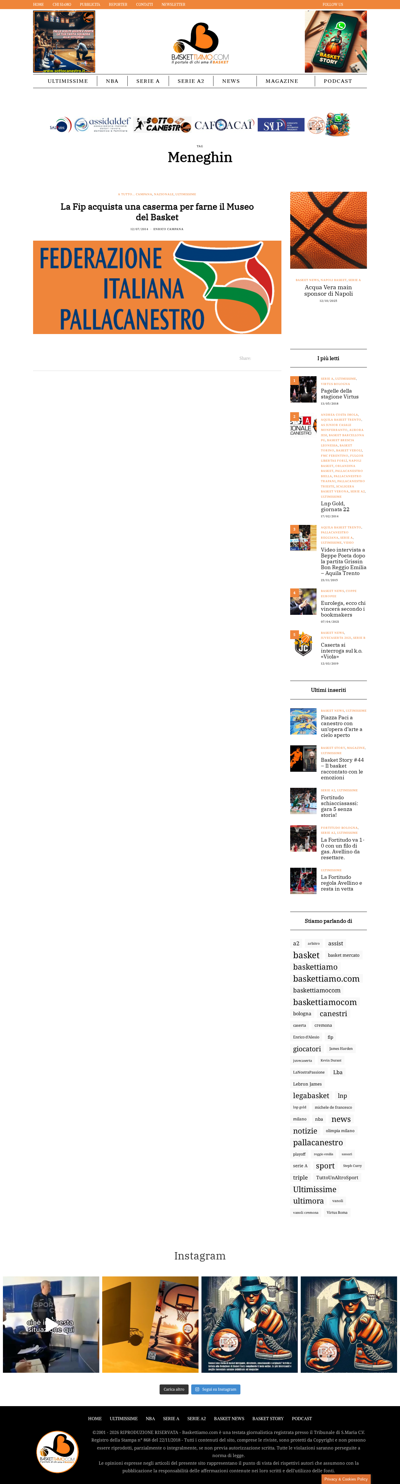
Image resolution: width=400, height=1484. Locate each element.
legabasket (311, 1095)
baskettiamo (315, 966)
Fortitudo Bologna (339, 828)
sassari (347, 1154)
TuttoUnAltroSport (337, 1177)
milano (300, 1119)
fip (330, 1037)
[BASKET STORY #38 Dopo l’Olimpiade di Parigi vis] (150, 1324)
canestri (333, 1013)
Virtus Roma (337, 1212)
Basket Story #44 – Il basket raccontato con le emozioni (342, 768)
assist (335, 943)
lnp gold (299, 1107)
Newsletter (173, 4)
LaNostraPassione (309, 1072)
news (341, 1119)
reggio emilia (323, 1154)
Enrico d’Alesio (306, 1037)
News (231, 81)
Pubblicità (90, 4)
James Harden (341, 1048)
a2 (296, 943)
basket (306, 955)
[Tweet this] (263, 358)
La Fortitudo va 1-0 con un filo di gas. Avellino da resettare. (343, 848)
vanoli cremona (305, 1212)
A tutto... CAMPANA (135, 194)
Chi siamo (62, 4)
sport (325, 1165)
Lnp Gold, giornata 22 (335, 506)
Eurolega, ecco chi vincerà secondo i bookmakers (343, 609)
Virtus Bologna (335, 384)
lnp (342, 1095)
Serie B (359, 638)
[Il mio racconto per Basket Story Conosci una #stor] (249, 1324)
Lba (338, 1072)
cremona (323, 1025)
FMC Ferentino (334, 456)
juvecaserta (302, 1060)
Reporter (118, 4)
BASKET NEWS (229, 1418)
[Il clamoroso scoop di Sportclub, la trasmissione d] (51, 1324)
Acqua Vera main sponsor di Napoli (328, 290)
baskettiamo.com (326, 978)
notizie (305, 1130)
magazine (356, 748)
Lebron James (307, 1084)
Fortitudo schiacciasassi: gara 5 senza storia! (339, 806)
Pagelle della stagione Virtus (340, 394)
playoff (299, 1154)
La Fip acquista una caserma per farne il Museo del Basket (157, 211)
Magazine (282, 81)
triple (300, 1177)
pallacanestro (318, 1142)
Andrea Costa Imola (339, 415)
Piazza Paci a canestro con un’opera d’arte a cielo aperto (342, 726)
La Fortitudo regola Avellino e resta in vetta (341, 883)
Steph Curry (352, 1165)
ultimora (308, 1201)
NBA (112, 81)
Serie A (148, 81)
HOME (95, 1418)
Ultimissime (68, 81)
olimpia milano (340, 1130)
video (348, 543)
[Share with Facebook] (255, 358)
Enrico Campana (168, 229)
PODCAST (338, 81)
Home (38, 4)
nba (319, 1119)
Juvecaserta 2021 (336, 638)
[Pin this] (277, 358)
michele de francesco (333, 1107)
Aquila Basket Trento (341, 420)
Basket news (307, 280)
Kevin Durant (331, 1060)
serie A (300, 1165)
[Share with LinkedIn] (270, 358)
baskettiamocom (317, 990)
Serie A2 (191, 81)
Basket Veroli (349, 450)
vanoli (337, 1200)
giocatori (307, 1048)
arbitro (314, 943)
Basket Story (333, 748)
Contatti (144, 4)
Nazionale (164, 194)
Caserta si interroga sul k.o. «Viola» (342, 651)
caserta (299, 1025)
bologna (302, 1013)
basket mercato (344, 955)
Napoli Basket (334, 280)
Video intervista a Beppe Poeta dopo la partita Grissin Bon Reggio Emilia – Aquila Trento (344, 561)
